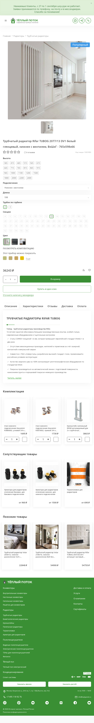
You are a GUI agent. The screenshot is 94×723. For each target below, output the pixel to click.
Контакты (78, 603)
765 (18, 168)
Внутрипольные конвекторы (15, 593)
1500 (35, 173)
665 (5, 168)
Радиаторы (18, 36)
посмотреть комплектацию (18, 248)
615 (38, 163)
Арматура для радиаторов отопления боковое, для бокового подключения (15, 492)
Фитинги (6, 656)
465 (18, 163)
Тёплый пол (8, 661)
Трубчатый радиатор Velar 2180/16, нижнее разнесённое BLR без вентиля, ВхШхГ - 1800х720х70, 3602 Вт (47, 557)
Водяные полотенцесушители (15, 645)
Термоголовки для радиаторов (74, 491)
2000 (14, 178)
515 (25, 163)
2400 (29, 178)
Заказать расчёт (70, 684)
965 (5, 173)
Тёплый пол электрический (14, 667)
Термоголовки (9, 631)
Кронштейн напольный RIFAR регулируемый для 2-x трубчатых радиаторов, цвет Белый (77, 429)
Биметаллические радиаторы (15, 619)
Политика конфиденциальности (15, 712)
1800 (6, 178)
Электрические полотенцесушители (18, 649)
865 (31, 168)
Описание (10, 306)
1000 (13, 173)
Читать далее (14, 378)
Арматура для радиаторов (14, 634)
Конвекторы (9, 588)
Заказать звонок (24, 684)
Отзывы (52, 306)
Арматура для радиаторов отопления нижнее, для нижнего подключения (47, 492)
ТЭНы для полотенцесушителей (16, 652)
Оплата (81, 306)
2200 (21, 178)
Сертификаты (80, 609)
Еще (28, 258)
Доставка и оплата (82, 588)
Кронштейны (8, 623)
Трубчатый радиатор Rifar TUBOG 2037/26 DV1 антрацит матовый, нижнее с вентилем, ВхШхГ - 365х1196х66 (78, 557)
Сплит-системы (9, 677)
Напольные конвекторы (13, 601)
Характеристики (33, 306)
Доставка (67, 306)
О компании (79, 598)
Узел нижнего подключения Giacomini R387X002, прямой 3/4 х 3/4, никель (46, 429)
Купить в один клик (47, 289)
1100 (20, 173)
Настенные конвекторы (13, 597)
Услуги (77, 593)
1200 (28, 173)
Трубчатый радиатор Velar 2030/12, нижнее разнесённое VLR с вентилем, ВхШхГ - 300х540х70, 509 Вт (15, 557)
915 (38, 168)
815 (25, 168)
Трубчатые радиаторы (37, 36)
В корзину (55, 279)
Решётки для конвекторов (14, 605)
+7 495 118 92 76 (14, 696)
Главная (7, 36)
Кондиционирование (13, 672)
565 (31, 163)
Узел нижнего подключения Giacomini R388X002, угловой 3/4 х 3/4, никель (14, 429)
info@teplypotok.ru (84, 697)
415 (12, 163)
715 (12, 168)
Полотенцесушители (13, 639)
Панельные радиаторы (13, 627)
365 (5, 163)
